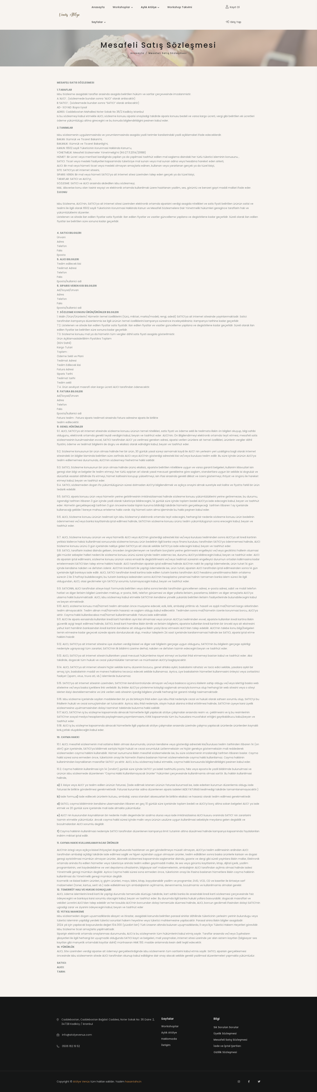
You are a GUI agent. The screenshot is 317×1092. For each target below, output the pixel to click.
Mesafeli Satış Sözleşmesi (230, 1040)
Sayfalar (97, 22)
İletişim (165, 1045)
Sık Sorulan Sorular (226, 1027)
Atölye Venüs (81, 1081)
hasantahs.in (133, 1081)
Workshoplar (121, 7)
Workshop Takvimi (179, 7)
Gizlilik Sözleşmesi (225, 1052)
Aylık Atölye (148, 7)
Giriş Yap (235, 22)
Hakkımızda (169, 1039)
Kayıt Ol (234, 7)
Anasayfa (98, 7)
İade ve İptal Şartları (227, 1046)
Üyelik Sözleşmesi (225, 1033)
